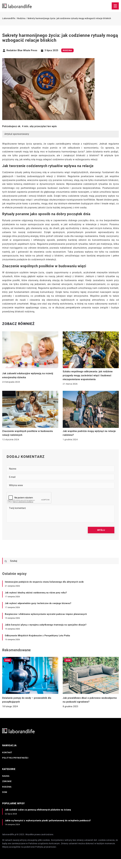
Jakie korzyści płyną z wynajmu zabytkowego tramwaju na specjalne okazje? (45, 624)
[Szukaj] (5, 561)
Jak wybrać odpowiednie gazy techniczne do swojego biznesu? (38, 603)
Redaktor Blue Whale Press (21, 50)
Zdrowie (7, 781)
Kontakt (7, 752)
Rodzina (67, 50)
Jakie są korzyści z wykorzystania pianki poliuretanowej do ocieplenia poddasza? (48, 820)
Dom (4, 792)
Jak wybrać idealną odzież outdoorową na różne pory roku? (36, 592)
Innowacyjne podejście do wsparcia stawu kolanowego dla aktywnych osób (44, 582)
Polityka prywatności (15, 758)
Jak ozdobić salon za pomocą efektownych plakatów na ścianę (38, 809)
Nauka (5, 776)
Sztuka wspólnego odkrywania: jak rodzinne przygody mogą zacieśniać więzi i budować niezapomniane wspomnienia (88, 375)
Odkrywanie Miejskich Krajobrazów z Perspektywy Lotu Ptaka (37, 635)
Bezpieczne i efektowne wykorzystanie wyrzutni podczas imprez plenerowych (46, 614)
